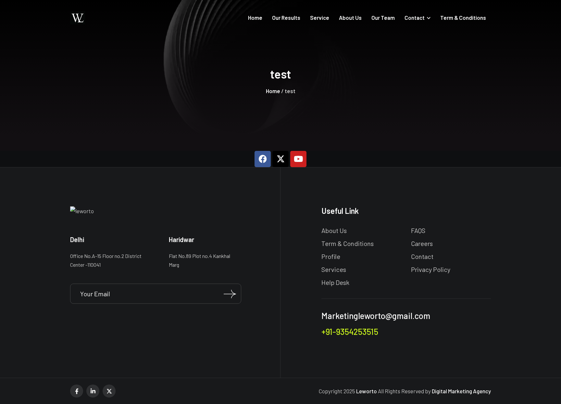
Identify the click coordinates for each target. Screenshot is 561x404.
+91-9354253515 (349, 331)
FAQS (418, 230)
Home (255, 17)
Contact (415, 17)
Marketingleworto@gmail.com (375, 316)
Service (319, 17)
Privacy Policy (430, 269)
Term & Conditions (463, 17)
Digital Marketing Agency (461, 391)
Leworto (366, 391)
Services (333, 269)
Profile (330, 256)
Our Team (383, 17)
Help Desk (335, 282)
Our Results (286, 17)
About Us (334, 230)
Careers (422, 243)
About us (350, 17)
